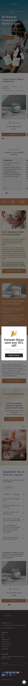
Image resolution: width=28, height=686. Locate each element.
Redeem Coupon (14, 355)
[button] (24, 682)
